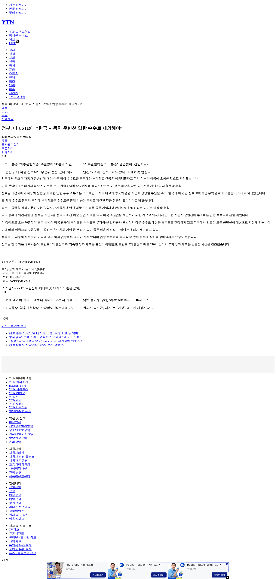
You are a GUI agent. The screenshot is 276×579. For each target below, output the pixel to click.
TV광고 (14, 529)
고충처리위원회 (19, 464)
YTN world (16, 403)
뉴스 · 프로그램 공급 (22, 553)
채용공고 (15, 495)
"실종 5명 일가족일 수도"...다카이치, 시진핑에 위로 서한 (46, 340)
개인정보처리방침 (21, 426)
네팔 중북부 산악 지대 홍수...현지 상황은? (36, 344)
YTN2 (13, 397)
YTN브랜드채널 (19, 31)
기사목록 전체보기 (14, 326)
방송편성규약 (18, 437)
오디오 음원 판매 (20, 549)
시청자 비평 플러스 (22, 456)
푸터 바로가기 (18, 12)
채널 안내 (15, 499)
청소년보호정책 (19, 430)
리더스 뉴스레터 (20, 506)
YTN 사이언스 (18, 389)
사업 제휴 (15, 541)
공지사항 (15, 487)
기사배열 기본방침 (21, 434)
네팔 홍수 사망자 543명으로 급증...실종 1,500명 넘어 (43, 333)
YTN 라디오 (17, 393)
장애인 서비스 (18, 35)
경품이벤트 (16, 510)
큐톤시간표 (16, 533)
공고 (12, 491)
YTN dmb (15, 400)
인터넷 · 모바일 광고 (22, 537)
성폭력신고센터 (19, 476)
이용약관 (15, 422)
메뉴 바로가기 (18, 4)
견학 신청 (15, 472)
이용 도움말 (17, 518)
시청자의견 (16, 452)
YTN (8, 22)
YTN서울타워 (18, 407)
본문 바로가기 (18, 8)
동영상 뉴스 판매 (20, 545)
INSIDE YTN (17, 385)
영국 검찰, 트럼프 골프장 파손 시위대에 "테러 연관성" (45, 337)
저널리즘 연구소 (20, 411)
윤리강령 (15, 441)
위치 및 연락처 (19, 514)
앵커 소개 (15, 503)
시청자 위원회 (18, 460)
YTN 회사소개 (18, 382)
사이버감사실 (18, 468)
